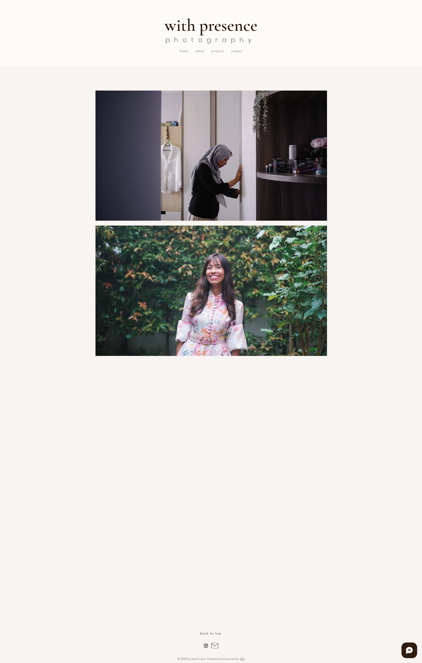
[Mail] (214, 645)
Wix (242, 659)
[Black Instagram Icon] (206, 645)
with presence (211, 25)
